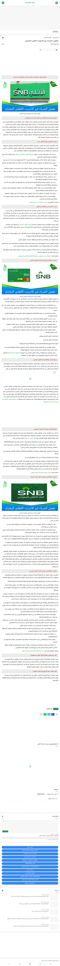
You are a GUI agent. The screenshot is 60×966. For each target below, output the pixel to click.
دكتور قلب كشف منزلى (30, 857)
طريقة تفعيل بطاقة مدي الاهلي (24, 154)
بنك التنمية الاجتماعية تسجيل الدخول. (33, 651)
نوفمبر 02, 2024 (54, 834)
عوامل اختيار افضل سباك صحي (48, 836)
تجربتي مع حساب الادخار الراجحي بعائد (40, 911)
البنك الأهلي (46, 37)
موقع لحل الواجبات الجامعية (30, 860)
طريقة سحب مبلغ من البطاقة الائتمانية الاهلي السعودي (34, 256)
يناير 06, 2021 (44, 894)
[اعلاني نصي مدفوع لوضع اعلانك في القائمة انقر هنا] (1, 36)
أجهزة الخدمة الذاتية (13, 353)
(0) (2, 44)
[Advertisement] (30, 17)
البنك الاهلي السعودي (30, 438)
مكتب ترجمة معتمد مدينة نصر (30, 880)
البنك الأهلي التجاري (25, 224)
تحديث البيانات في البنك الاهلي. (38, 202)
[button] (52, 714)
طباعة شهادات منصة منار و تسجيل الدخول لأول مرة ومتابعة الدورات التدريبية (31, 926)
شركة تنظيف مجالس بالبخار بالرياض (30, 876)
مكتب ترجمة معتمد (30, 863)
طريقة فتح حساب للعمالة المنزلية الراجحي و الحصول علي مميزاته (34, 903)
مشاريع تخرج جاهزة (30, 883)
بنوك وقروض (30, 3)
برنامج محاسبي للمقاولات (30, 853)
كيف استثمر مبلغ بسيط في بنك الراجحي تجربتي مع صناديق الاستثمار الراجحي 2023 (30, 896)
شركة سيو (30, 847)
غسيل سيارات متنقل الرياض (30, 850)
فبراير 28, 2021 (44, 902)
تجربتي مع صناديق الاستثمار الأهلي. (40, 472)
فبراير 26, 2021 (44, 924)
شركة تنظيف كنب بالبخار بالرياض (30, 866)
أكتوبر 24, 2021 (44, 909)
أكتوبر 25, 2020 (44, 917)
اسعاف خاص (30, 870)
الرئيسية (55, 37)
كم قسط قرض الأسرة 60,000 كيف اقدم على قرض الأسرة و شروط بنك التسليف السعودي (28, 918)
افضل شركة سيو (30, 873)
